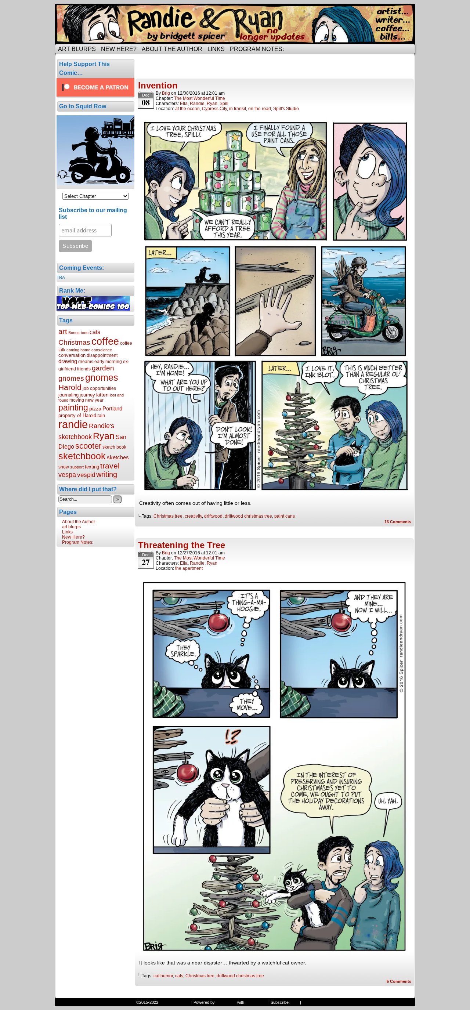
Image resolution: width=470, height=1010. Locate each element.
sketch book (114, 447)
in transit (237, 108)
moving (76, 400)
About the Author (172, 49)
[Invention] (275, 493)
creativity (193, 516)
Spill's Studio (286, 108)
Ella (184, 103)
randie (73, 424)
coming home (78, 350)
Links (216, 49)
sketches (118, 457)
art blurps (77, 49)
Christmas (74, 342)
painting (73, 407)
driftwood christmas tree (248, 516)
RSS (295, 1002)
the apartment (189, 568)
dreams (85, 361)
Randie (197, 103)
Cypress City (214, 108)
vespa (67, 474)
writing (106, 474)
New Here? (119, 49)
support (77, 467)
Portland (112, 408)
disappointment (102, 355)
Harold (70, 387)
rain (101, 415)
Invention (158, 85)
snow (63, 467)
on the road (259, 108)
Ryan (104, 436)
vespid (86, 474)
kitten (102, 395)
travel (110, 465)
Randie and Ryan (235, 24)
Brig (166, 93)
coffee (105, 341)
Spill (224, 103)
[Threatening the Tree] (275, 952)
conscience (101, 350)
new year (94, 400)
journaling (68, 395)
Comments (397, 522)
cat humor (163, 975)
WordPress (226, 1002)
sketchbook (82, 456)
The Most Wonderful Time (199, 98)
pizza (95, 409)
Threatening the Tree (181, 545)
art (62, 331)
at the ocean (187, 108)
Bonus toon (78, 332)
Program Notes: (257, 49)
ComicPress (256, 1002)
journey (87, 395)
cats (95, 332)
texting (92, 467)
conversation (72, 355)
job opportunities (99, 388)
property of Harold (77, 415)
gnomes (101, 377)
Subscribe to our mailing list (93, 213)
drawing (67, 361)
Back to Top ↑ (314, 1002)
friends (84, 369)
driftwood (213, 516)
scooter (88, 445)
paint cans (284, 516)
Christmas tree (167, 516)
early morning (108, 361)
